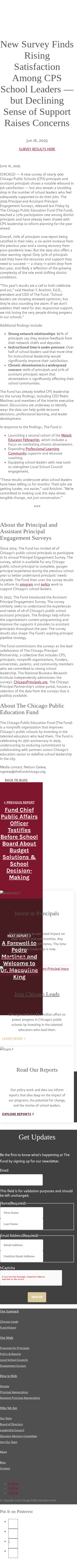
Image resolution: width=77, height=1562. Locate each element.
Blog (3, 1462)
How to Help (8, 1376)
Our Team (6, 1418)
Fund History (8, 1327)
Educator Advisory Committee (18, 1436)
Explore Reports (16, 1114)
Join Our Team (8, 1442)
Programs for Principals (14, 1348)
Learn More (12, 1039)
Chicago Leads (9, 1321)
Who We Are (8, 1408)
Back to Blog (16, 780)
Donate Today (14, 958)
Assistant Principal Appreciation (20, 1398)
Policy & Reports (10, 1354)
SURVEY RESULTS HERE (37, 149)
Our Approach (9, 1311)
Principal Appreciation (14, 1392)
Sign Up (37, 1297)
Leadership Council (12, 1430)
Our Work (6, 1337)
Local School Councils (14, 1360)
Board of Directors (11, 1424)
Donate (4, 1386)
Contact (5, 1468)
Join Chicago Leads (37, 994)
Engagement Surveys (13, 1366)
